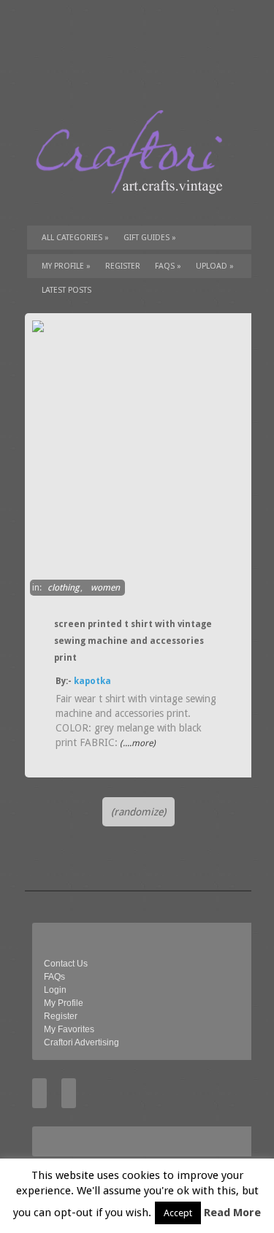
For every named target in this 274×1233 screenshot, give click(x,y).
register (122, 266)
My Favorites (69, 1029)
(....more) (137, 743)
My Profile (66, 266)
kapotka (92, 681)
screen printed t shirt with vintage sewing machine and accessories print (133, 641)
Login (55, 990)
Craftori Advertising (81, 1042)
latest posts (66, 290)
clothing (63, 588)
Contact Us (66, 964)
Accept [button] (178, 1212)
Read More (232, 1212)
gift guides (149, 237)
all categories (75, 237)
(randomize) (138, 812)
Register (60, 1016)
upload (215, 266)
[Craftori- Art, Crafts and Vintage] (134, 207)
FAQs (168, 266)
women (105, 588)
